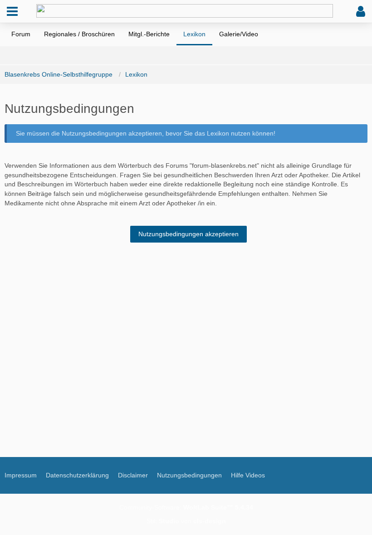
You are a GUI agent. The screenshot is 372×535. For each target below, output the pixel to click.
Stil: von (186, 521)
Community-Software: (186, 507)
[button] (12, 11)
